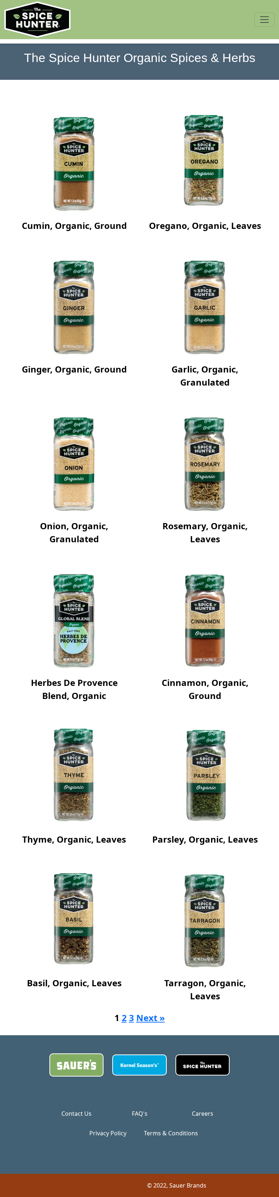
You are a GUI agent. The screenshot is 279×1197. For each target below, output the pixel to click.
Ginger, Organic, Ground (74, 369)
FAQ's (139, 1114)
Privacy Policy (107, 1133)
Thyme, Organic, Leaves (74, 839)
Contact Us (76, 1114)
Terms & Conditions (171, 1133)
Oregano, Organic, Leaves (205, 225)
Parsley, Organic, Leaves (205, 839)
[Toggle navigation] (264, 19)
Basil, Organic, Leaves (74, 983)
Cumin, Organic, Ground (74, 225)
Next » (150, 1018)
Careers (202, 1114)
